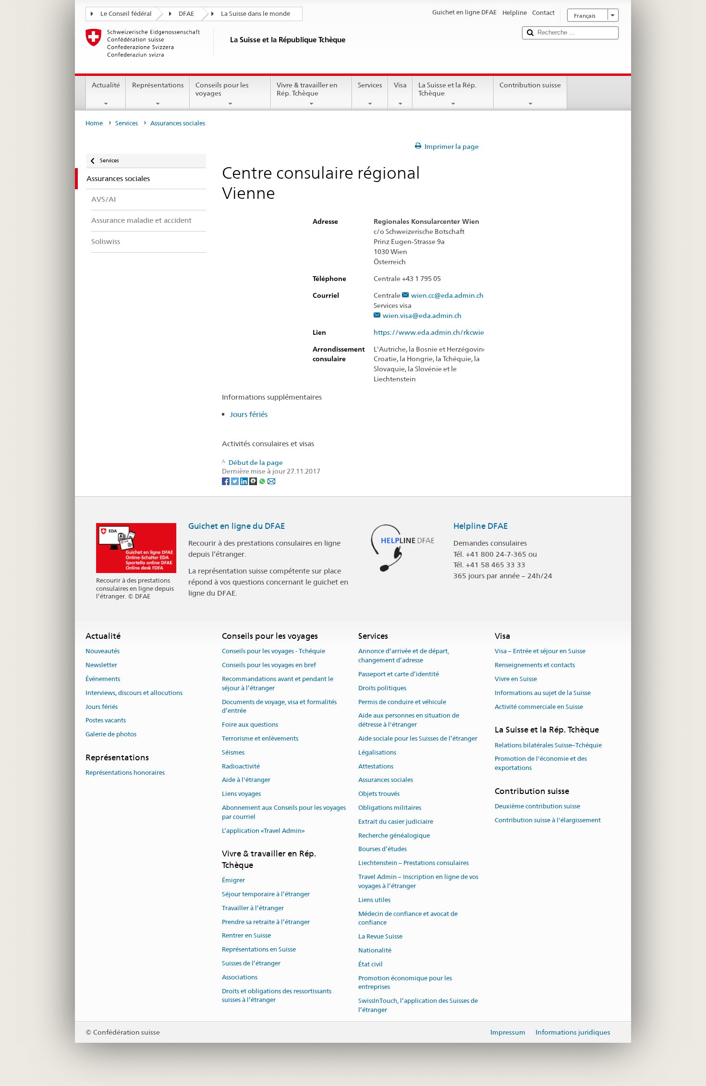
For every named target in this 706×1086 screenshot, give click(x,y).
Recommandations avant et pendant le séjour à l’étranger (277, 683)
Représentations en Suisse (259, 949)
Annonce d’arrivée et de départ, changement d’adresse (403, 656)
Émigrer (233, 880)
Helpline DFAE (480, 526)
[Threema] (253, 480)
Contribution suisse (530, 85)
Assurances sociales (385, 780)
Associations (239, 977)
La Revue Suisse (380, 936)
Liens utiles (374, 899)
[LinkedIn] (244, 480)
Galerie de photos (110, 734)
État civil (370, 964)
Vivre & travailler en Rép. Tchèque (307, 89)
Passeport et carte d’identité (398, 674)
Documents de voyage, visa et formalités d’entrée (279, 706)
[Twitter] (235, 480)
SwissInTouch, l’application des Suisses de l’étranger (418, 1005)
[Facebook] (226, 480)
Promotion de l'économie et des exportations (541, 764)
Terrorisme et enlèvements (260, 738)
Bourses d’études (382, 849)
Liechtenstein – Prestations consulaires (413, 863)
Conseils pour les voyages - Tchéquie (273, 651)
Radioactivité (241, 766)
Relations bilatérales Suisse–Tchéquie (548, 745)
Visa (400, 85)
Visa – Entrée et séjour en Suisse (540, 651)
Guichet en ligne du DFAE (236, 526)
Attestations (375, 766)
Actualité (106, 85)
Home (94, 123)
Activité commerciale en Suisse (539, 706)
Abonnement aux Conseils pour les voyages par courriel (284, 812)
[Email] (271, 480)
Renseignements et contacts (535, 665)
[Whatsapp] (263, 480)
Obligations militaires (389, 807)
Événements (102, 679)
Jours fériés (249, 414)
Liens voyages (241, 793)
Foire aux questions (250, 724)
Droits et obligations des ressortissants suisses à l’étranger (276, 996)
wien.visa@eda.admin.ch (422, 315)
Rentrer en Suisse (246, 936)
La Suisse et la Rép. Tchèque (447, 89)
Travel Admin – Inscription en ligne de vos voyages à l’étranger (418, 881)
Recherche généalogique (394, 835)
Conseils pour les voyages (222, 89)
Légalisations (377, 752)
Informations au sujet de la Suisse (543, 692)
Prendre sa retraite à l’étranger (266, 922)
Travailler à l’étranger (253, 908)
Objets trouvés (379, 793)
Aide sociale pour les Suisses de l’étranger (417, 738)
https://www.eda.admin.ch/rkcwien (431, 332)
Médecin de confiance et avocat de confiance (408, 918)
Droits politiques (382, 688)
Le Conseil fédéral (126, 13)
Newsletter (101, 665)
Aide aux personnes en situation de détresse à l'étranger (408, 720)
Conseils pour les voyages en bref (269, 665)
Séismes (233, 752)
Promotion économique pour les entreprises (405, 983)
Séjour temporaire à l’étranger (266, 894)
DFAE (186, 13)
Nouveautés (102, 651)
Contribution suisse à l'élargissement (548, 820)
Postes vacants (105, 720)
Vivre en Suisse (516, 679)
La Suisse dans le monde (255, 13)
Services (370, 85)
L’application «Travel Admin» (263, 830)
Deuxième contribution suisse (537, 806)
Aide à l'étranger (246, 780)
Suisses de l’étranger (251, 963)
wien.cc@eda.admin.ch (447, 295)
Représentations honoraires (125, 773)
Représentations (158, 85)
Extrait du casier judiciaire (395, 821)
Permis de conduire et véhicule (402, 702)
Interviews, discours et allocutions (134, 692)
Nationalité (374, 950)
